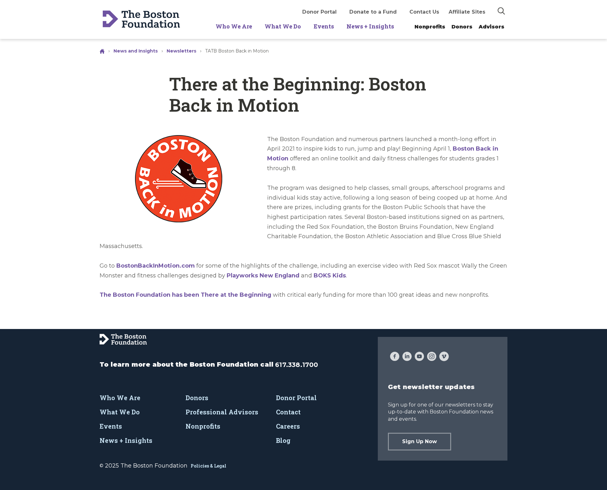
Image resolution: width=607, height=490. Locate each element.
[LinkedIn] (407, 357)
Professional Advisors (222, 412)
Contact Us (424, 12)
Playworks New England (263, 275)
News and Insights (135, 51)
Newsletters (181, 51)
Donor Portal (319, 12)
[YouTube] (419, 357)
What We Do (283, 26)
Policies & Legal (208, 466)
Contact (288, 412)
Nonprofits (429, 27)
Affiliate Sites (467, 12)
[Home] (103, 51)
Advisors (491, 27)
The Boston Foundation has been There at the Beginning (185, 294)
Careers (288, 426)
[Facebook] (394, 357)
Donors (461, 27)
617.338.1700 (296, 365)
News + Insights (370, 26)
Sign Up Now (419, 441)
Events (324, 26)
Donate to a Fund (373, 12)
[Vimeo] (444, 357)
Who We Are (234, 26)
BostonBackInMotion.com (155, 265)
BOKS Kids (330, 275)
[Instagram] (431, 357)
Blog (283, 440)
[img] (501, 11)
